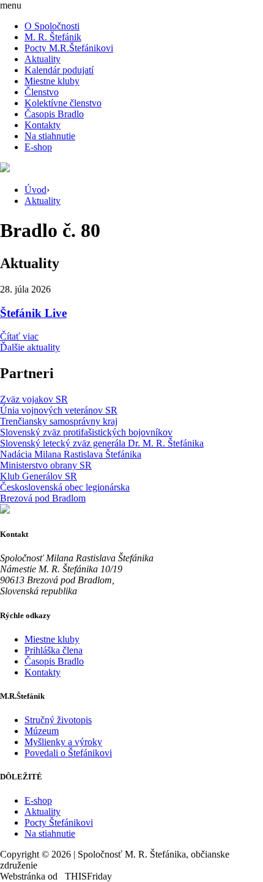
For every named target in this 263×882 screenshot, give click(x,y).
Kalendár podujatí (59, 70)
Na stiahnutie (49, 136)
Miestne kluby (52, 81)
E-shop (38, 147)
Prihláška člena (53, 650)
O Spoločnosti (52, 26)
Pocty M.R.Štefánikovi (68, 48)
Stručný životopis (58, 720)
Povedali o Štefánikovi (68, 753)
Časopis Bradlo (54, 114)
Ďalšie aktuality (30, 347)
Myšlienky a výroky (63, 742)
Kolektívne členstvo (63, 103)
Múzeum (41, 731)
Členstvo (41, 92)
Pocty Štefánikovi (58, 822)
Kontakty (42, 125)
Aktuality (42, 59)
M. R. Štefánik (52, 37)
